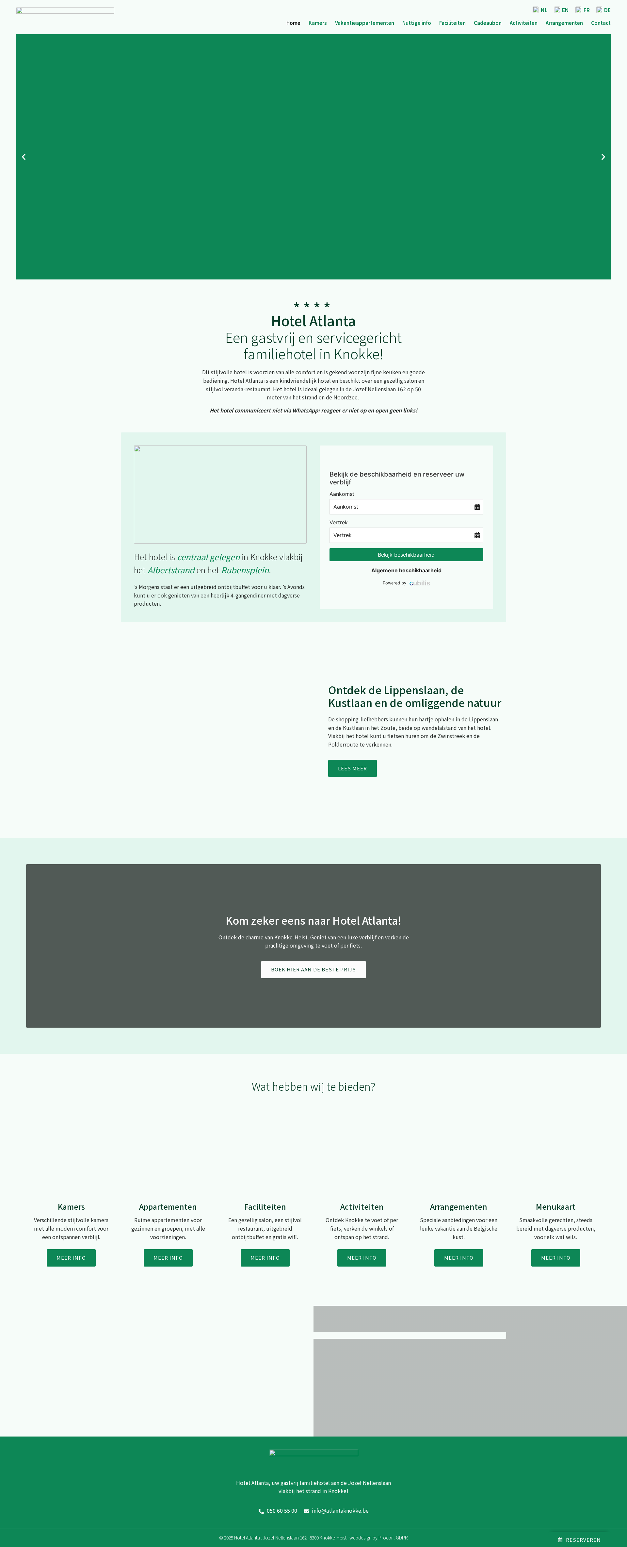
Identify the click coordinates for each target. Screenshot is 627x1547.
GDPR (402, 1537)
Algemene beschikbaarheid (406, 570)
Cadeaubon (488, 22)
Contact (601, 22)
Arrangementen (564, 22)
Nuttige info (416, 22)
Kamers (318, 22)
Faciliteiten (452, 22)
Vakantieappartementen (364, 22)
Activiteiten (524, 22)
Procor (385, 1537)
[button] (24, 157)
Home (293, 22)
